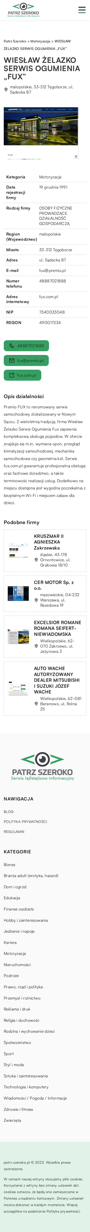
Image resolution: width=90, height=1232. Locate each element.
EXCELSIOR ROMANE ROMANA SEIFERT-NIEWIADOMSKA (57, 628)
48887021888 (52, 280)
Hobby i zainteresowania (26, 920)
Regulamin (14, 831)
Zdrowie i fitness (18, 1109)
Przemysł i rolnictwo (22, 998)
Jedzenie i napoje (19, 931)
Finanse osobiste (19, 908)
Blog (9, 811)
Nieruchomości (17, 964)
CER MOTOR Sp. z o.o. (54, 585)
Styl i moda (14, 1064)
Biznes (9, 864)
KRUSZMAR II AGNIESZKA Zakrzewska (49, 542)
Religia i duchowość (22, 1020)
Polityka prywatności (25, 821)
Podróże (11, 975)
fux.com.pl (13, 465)
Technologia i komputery (26, 1086)
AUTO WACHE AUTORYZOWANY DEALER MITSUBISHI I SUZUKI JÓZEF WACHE (57, 680)
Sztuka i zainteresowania (26, 1075)
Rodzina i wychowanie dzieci (29, 1031)
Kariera (10, 942)
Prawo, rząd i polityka (23, 986)
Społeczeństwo (17, 1042)
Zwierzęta (12, 1120)
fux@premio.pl (52, 270)
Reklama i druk (17, 1009)
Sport (9, 1053)
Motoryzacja (50, 176)
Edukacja (12, 897)
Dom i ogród (15, 886)
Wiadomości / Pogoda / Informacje (35, 1098)
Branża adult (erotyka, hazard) (31, 875)
